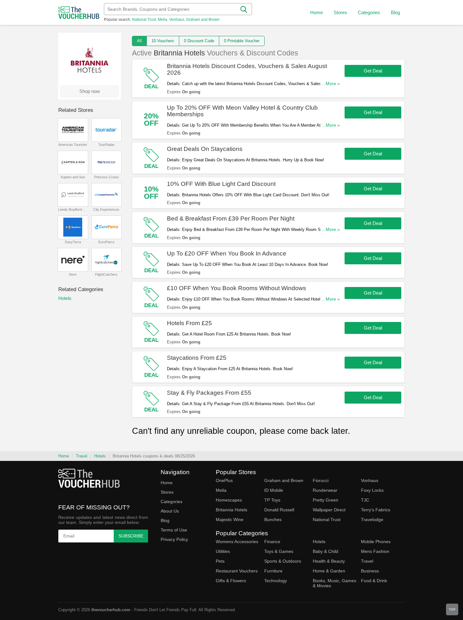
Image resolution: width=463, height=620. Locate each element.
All (139, 40)
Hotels (64, 298)
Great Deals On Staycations (205, 149)
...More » (331, 83)
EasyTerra (73, 242)
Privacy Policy (174, 539)
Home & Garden (329, 570)
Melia (162, 19)
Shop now (89, 91)
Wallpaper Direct (329, 509)
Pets (220, 561)
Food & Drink (374, 580)
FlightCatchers (106, 274)
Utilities (223, 551)
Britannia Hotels (231, 509)
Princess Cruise (106, 177)
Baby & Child (325, 551)
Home (63, 456)
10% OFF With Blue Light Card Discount (221, 184)
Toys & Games (278, 551)
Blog (395, 12)
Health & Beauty (329, 561)
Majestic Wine (229, 519)
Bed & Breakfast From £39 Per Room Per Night (230, 218)
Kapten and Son (73, 177)
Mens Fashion (375, 551)
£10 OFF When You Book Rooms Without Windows (236, 288)
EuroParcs (106, 242)
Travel (81, 456)
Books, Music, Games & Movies (334, 583)
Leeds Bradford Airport (73, 209)
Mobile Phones (376, 541)
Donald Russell (279, 509)
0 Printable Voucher (242, 40)
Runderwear (325, 490)
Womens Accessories (237, 541)
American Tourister (72, 144)
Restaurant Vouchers (237, 570)
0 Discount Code (199, 40)
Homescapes (229, 499)
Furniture (273, 570)
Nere (73, 274)
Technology (275, 580)
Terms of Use (174, 529)
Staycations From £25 (196, 357)
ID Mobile (273, 490)
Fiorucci (321, 480)
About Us (170, 511)
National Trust (144, 19)
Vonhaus (176, 19)
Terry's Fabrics (375, 509)
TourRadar (106, 144)
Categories (171, 501)
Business (370, 570)
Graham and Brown (203, 19)
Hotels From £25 (189, 323)
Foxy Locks (372, 490)
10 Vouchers (162, 40)
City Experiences (106, 209)
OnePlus (224, 480)
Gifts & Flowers (231, 580)
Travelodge (372, 519)
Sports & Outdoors (282, 561)
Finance (272, 541)
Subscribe (130, 535)
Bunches (273, 519)
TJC (365, 499)
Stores (167, 492)
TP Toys (272, 499)
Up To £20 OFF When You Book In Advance (226, 253)
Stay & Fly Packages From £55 (209, 392)
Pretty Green (325, 499)
